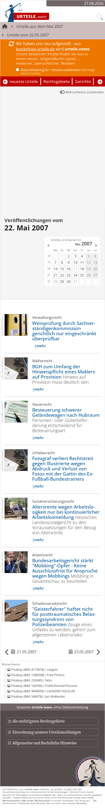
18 (82, 268)
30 (69, 281)
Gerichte (83, 81)
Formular (81, 803)
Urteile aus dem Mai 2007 (39, 26)
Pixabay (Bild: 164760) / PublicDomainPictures (44, 685)
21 (55, 275)
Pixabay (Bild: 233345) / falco (31, 680)
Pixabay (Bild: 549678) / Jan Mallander (38, 696)
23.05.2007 (84, 652)
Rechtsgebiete (56, 81)
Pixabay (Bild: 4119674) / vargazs (34, 669)
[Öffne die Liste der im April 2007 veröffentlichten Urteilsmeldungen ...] (48, 245)
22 (62, 275)
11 (82, 262)
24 (75, 275)
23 (69, 275)
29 (62, 281)
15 (62, 268)
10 (75, 262)
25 (82, 275)
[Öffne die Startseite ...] (39, 12)
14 (55, 268)
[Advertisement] (52, 152)
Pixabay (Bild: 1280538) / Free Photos (37, 675)
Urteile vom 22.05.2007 (28, 35)
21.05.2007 (26, 652)
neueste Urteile (24, 81)
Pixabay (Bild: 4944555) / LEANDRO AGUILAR (43, 691)
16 (69, 268)
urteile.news (31, 789)
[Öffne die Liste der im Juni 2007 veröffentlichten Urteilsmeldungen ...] (96, 245)
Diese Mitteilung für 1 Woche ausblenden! (58, 71)
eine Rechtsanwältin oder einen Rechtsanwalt (48, 799)
